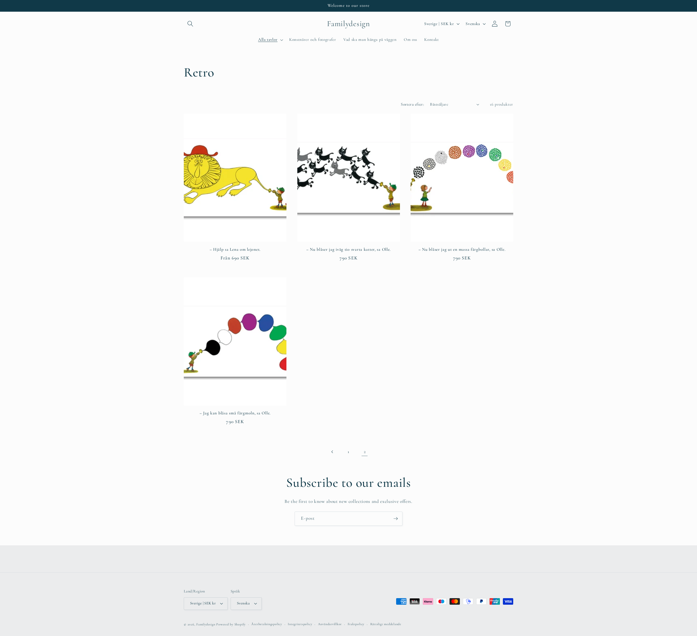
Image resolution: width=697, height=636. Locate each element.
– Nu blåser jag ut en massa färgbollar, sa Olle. (462, 249)
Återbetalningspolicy (266, 624)
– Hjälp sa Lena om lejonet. (235, 249)
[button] (190, 23)
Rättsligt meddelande (385, 624)
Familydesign (205, 624)
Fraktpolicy (356, 624)
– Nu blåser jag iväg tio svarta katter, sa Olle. (348, 249)
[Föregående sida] (332, 451)
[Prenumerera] (395, 519)
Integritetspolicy (300, 624)
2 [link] (365, 451)
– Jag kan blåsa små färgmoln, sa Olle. (235, 413)
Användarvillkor (330, 624)
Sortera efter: (412, 104)
